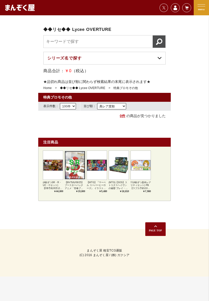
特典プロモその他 (125, 88)
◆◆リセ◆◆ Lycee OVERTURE (82, 88)
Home (47, 88)
